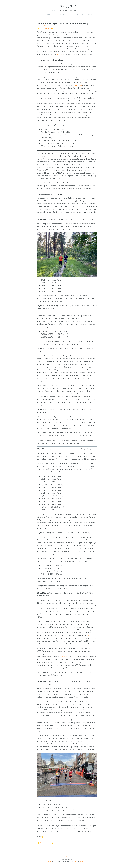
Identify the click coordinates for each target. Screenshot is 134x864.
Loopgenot (67, 5)
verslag (60, 54)
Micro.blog (83, 861)
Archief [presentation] (75, 14)
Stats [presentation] (90, 14)
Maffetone (64, 657)
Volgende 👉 (49, 28)
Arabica (50, 861)
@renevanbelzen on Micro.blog (70, 10)
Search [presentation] (83, 14)
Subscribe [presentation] (46, 14)
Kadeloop (78, 85)
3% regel (90, 635)
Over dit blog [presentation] (64, 14)
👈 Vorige (40, 28)
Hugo (75, 861)
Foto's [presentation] (54, 14)
